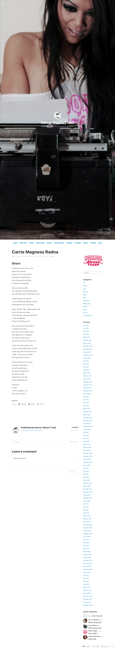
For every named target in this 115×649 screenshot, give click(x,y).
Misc (100, 243)
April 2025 (86, 370)
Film (84, 289)
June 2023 (86, 435)
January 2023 (87, 450)
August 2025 (86, 358)
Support (69, 243)
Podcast (85, 306)
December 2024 (87, 382)
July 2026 (86, 325)
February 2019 (87, 590)
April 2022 (86, 477)
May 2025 (86, 367)
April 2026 (86, 334)
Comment (72, 471)
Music (85, 297)
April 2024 (86, 405)
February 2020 (87, 554)
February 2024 (87, 412)
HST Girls (23, 243)
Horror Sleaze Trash (57, 123)
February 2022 (87, 483)
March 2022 (86, 480)
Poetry (31, 256)
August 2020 (86, 536)
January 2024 (87, 414)
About (85, 243)
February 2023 (87, 447)
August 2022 (86, 465)
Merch (49, 243)
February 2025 (87, 376)
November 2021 (87, 492)
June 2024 (86, 400)
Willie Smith (73, 442)
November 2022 (87, 456)
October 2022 (87, 459)
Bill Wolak (16, 442)
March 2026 (86, 337)
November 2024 (87, 385)
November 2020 (87, 528)
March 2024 (86, 408)
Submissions (59, 243)
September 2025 (87, 355)
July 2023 (86, 432)
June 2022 (86, 471)
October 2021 (87, 495)
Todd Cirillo (92, 639)
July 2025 (86, 361)
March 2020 (86, 551)
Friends (93, 243)
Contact (78, 243)
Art (84, 283)
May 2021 (86, 510)
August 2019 (86, 572)
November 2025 (87, 349)
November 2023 (87, 420)
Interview (85, 292)
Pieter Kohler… (93, 631)
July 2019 (86, 575)
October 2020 (87, 531)
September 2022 (87, 462)
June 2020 (86, 542)
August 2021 (86, 501)
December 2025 (87, 346)
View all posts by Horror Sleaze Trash (31, 430)
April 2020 (86, 548)
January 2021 (87, 522)
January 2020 (87, 557)
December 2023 (87, 417)
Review (85, 312)
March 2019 (86, 587)
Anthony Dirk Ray (94, 636)
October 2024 (87, 388)
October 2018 (87, 602)
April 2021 (86, 513)
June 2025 (86, 364)
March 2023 (86, 444)
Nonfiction (86, 300)
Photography (86, 303)
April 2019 (86, 584)
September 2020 (87, 534)
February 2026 (87, 340)
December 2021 (87, 489)
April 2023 (86, 441)
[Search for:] (92, 272)
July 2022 (86, 468)
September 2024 (87, 391)
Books (31, 243)
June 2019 (86, 578)
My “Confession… (94, 620)
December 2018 (87, 596)
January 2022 (87, 486)
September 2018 (87, 605)
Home (15, 243)
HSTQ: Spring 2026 (94, 622)
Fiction (85, 286)
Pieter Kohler (92, 633)
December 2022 (87, 453)
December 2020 (87, 525)
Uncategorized (87, 315)
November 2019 (87, 563)
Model (85, 295)
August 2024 (86, 394)
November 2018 (87, 599)
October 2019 (87, 566)
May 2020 (86, 545)
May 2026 (86, 331)
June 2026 (86, 328)
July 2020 (86, 540)
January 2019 (87, 593)
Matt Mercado (97, 616)
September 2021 (87, 498)
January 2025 (87, 379)
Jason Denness (93, 625)
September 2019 (87, 569)
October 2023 (87, 423)
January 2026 (87, 343)
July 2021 (86, 504)
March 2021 (86, 516)
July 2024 (86, 397)
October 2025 (87, 352)
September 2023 (87, 426)
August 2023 (86, 429)
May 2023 (86, 438)
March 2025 (86, 373)
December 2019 (87, 560)
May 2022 (86, 474)
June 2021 (86, 507)
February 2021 (87, 519)
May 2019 (86, 581)
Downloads (40, 243)
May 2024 (86, 403)
